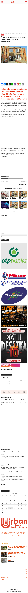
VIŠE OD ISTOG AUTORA (17, 188)
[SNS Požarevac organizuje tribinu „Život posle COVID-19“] (5, 194)
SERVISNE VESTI (11, 561)
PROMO (11, 589)
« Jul (2, 512)
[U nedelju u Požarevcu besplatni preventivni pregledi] (23, 204)
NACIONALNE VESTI (5, 573)
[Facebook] (10, 537)
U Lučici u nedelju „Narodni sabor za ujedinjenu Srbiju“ (14, 399)
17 (2, 505)
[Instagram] (12, 537)
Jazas (7, 176)
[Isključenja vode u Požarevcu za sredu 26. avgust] (4, 560)
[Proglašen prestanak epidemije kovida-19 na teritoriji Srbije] (5, 204)
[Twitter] (15, 537)
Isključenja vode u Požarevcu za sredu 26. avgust (11, 460)
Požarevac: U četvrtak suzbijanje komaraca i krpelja (11, 476)
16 (25, 503)
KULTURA (2, 579)
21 (18, 505)
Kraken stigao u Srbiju (6, 183)
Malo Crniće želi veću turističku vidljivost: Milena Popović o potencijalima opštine (13, 452)
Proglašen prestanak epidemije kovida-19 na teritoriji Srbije (5, 209)
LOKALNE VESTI (23, 588)
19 (10, 505)
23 (25, 505)
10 (2, 503)
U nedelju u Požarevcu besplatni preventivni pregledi (23, 209)
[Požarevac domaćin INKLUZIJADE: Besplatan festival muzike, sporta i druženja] (4, 554)
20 (14, 505)
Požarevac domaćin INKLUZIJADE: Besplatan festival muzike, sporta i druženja (13, 457)
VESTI (2, 34)
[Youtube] (18, 537)
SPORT (2, 581)
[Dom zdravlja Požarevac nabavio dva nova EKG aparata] (14, 194)
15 (21, 503)
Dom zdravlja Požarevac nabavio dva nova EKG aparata (13, 198)
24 (2, 508)
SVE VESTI (9, 588)
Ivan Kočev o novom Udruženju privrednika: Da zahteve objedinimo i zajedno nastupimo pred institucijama (12, 472)
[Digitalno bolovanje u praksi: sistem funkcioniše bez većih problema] (23, 194)
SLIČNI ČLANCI (8, 188)
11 (6, 503)
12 (10, 503)
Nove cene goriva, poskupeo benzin (22, 183)
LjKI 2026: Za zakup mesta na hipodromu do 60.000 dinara (13, 464)
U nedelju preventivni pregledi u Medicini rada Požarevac (14, 209)
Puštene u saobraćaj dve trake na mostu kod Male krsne (13, 407)
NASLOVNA (4, 588)
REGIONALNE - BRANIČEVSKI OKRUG (8, 575)
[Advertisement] (14, 18)
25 (6, 508)
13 (14, 503)
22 (21, 505)
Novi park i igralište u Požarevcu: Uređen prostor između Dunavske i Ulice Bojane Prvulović (12, 468)
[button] (26, 1)
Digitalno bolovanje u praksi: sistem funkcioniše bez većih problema (23, 198)
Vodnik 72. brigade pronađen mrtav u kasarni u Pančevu (12, 479)
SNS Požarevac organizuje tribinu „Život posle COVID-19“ (5, 198)
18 (6, 505)
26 (10, 508)
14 (18, 503)
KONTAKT (16, 589)
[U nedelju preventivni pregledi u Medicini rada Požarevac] (14, 204)
